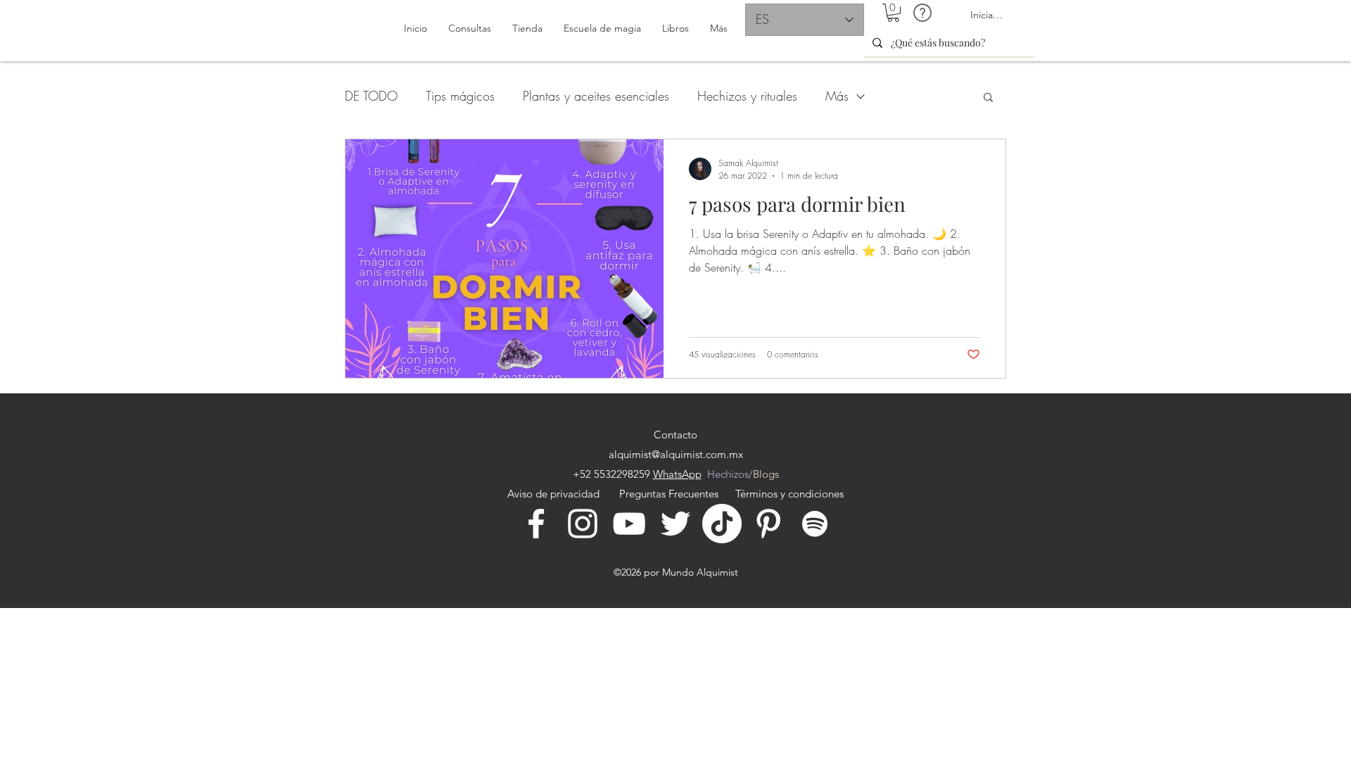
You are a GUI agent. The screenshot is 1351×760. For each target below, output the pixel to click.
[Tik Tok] (722, 523)
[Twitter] (675, 523)
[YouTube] (629, 523)
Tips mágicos (460, 95)
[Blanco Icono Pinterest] (768, 523)
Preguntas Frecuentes (668, 493)
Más (837, 95)
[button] (893, 13)
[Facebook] (536, 523)
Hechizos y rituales (747, 95)
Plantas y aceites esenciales (596, 95)
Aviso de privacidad (556, 493)
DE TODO (371, 95)
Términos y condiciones (789, 493)
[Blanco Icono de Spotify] (815, 523)
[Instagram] (582, 523)
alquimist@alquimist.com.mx (676, 454)
